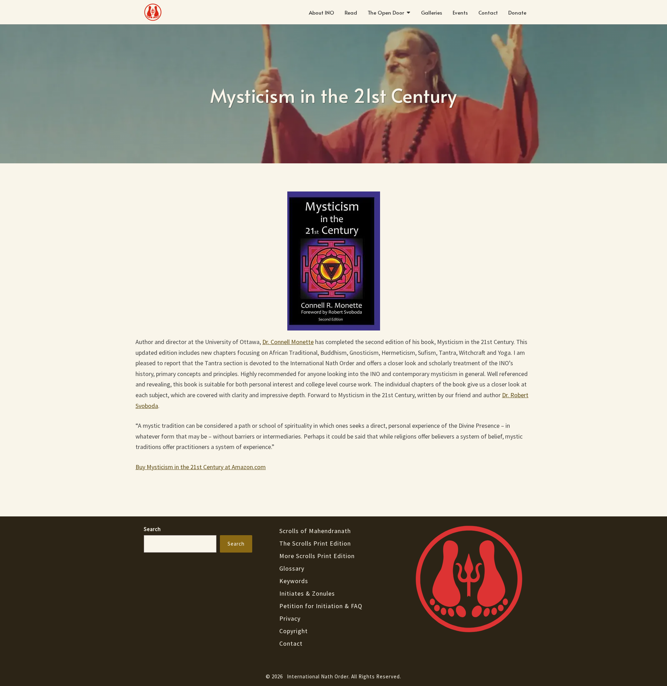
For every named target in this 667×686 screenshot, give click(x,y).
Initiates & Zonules (307, 593)
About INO (321, 12)
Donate (517, 12)
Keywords (293, 581)
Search (152, 529)
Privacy (289, 618)
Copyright (293, 631)
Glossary (291, 568)
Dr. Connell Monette (288, 342)
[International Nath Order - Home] (469, 580)
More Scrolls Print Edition (317, 556)
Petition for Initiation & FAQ (320, 606)
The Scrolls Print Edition (315, 543)
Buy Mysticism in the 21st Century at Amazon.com (200, 467)
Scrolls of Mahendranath (315, 531)
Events (460, 12)
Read (351, 12)
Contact (488, 12)
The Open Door (386, 12)
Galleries (431, 12)
